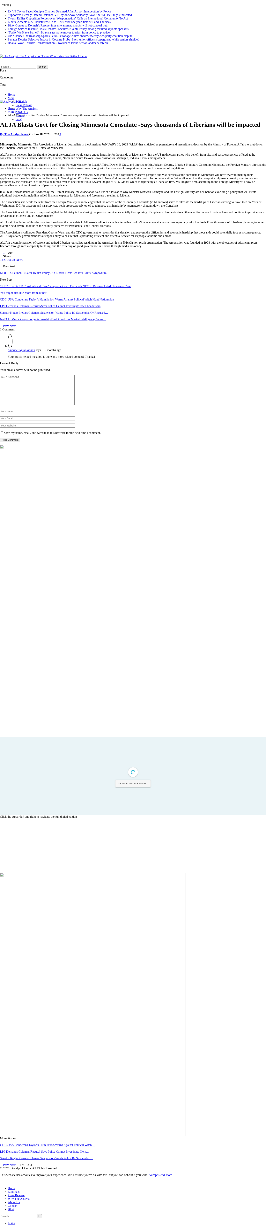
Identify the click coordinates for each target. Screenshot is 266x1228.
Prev (6, 326)
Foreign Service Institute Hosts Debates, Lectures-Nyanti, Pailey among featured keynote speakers (68, 29)
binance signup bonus (21, 350)
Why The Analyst (26, 108)
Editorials (13, 1191)
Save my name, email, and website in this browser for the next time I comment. (52, 432)
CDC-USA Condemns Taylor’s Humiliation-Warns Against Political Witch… (47, 1145)
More (11, 98)
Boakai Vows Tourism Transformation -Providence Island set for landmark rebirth (58, 43)
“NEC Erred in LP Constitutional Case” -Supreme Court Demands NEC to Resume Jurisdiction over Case (65, 286)
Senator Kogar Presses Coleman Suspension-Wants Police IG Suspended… (46, 1158)
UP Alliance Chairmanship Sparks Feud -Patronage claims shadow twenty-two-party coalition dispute (70, 36)
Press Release (24, 105)
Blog (19, 119)
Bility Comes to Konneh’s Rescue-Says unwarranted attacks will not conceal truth (58, 25)
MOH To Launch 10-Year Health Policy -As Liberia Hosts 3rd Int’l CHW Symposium (53, 273)
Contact (12, 1205)
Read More (165, 1175)
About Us (14, 1202)
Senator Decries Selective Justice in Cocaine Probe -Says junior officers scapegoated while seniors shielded (73, 39)
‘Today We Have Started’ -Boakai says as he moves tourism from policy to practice (59, 32)
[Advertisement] (133, 845)
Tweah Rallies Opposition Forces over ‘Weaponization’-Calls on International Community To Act (68, 18)
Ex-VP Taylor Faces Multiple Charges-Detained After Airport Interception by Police (59, 11)
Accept (153, 1175)
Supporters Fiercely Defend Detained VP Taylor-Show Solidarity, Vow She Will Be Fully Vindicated (70, 15)
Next (13, 326)
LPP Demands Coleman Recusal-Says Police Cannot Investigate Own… (44, 1151)
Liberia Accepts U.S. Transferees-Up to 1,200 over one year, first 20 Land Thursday (59, 22)
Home (11, 94)
